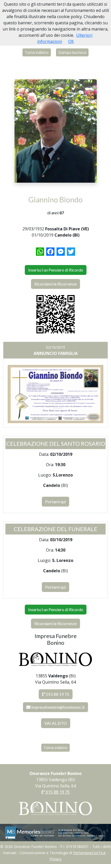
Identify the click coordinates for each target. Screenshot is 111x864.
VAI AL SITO (55, 723)
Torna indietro (37, 52)
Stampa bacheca (72, 52)
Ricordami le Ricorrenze (55, 283)
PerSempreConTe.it (89, 852)
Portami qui (55, 501)
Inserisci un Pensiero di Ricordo (55, 269)
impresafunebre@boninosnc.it (58, 707)
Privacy (55, 858)
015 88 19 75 (57, 694)
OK (71, 41)
